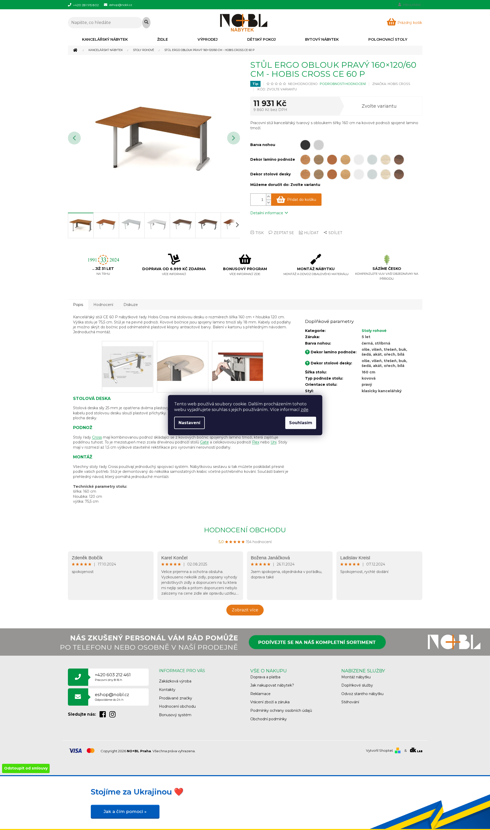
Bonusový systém (175, 715)
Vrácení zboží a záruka (270, 702)
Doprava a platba (265, 677)
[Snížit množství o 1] (268, 203)
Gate (204, 442)
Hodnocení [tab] (103, 304)
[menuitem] (105, 39)
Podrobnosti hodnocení (343, 84)
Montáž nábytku (356, 677)
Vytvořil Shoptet (379, 750)
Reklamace (260, 693)
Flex (255, 442)
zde (304, 409)
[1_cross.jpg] (127, 361)
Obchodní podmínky (268, 719)
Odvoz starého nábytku (362, 693)
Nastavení (189, 422)
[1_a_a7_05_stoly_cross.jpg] (182, 355)
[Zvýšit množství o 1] (268, 197)
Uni (274, 442)
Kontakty (167, 689)
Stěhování (350, 702)
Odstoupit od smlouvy (26, 768)
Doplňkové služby (357, 685)
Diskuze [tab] (130, 304)
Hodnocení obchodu (245, 530)
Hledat (146, 22)
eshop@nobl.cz (112, 696)
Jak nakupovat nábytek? (272, 685)
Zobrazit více (245, 609)
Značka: (391, 84)
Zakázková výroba (175, 681)
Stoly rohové (374, 330)
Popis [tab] (78, 304)
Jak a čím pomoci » (125, 811)
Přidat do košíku (301, 199)
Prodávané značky (175, 698)
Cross (97, 437)
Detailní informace (266, 213)
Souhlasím (300, 422)
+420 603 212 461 (113, 677)
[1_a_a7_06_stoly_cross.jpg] (237, 355)
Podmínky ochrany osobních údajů (281, 710)
